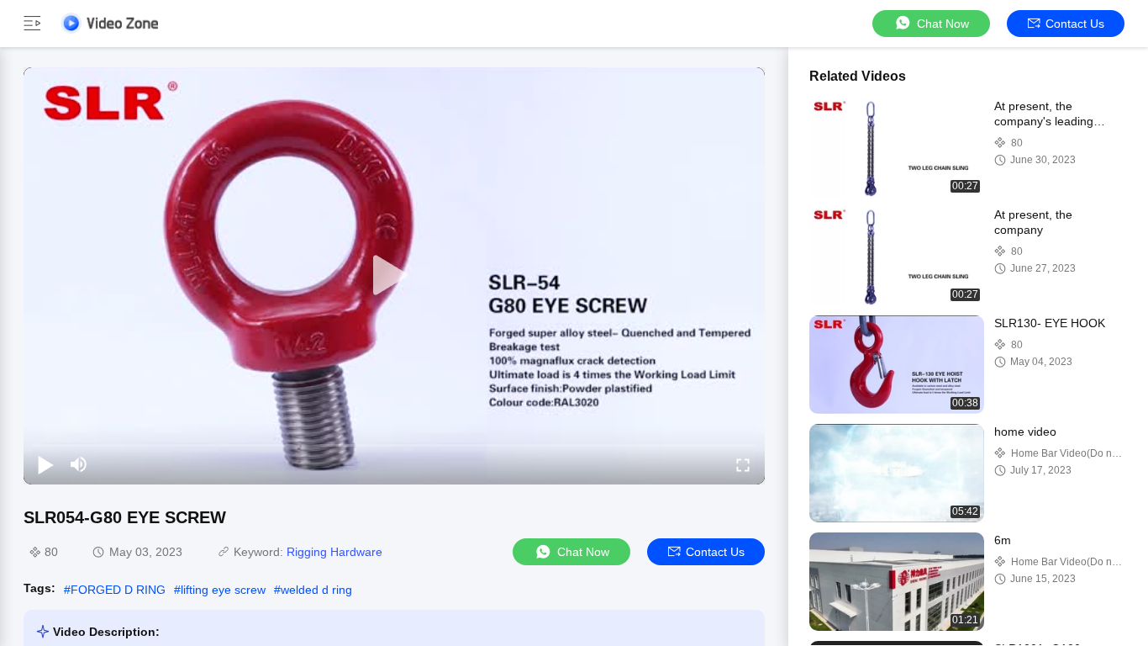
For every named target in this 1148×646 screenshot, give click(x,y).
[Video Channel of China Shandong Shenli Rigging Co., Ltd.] (109, 23)
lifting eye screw (223, 589)
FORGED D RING (118, 589)
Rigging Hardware (334, 552)
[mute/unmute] (79, 464)
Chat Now (943, 23)
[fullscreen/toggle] (743, 464)
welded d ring (316, 589)
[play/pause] (45, 464)
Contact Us (1074, 23)
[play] (394, 276)
